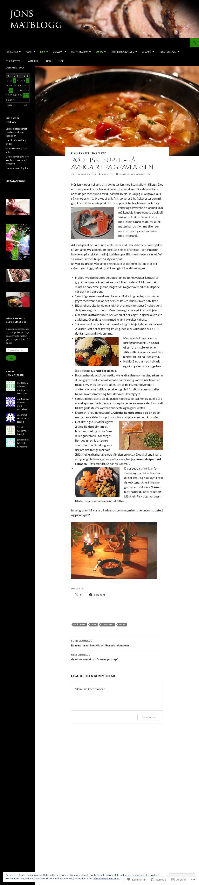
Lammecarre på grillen (17, 168)
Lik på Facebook (15, 181)
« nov (9, 104)
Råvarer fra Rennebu (122, 51)
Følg (11, 357)
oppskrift (107, 624)
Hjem (61, 61)
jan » (26, 104)
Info (48, 61)
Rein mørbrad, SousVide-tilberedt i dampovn (100, 643)
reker (122, 624)
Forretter (12, 51)
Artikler (33, 61)
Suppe (99, 51)
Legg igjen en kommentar (135, 174)
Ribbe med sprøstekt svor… (23, 390)
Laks (80, 153)
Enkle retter (13, 61)
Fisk (42, 51)
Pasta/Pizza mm (79, 51)
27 (24, 95)
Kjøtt (29, 51)
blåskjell (80, 624)
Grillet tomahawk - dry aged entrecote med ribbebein (17, 160)
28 (27, 95)
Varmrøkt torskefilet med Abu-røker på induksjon (16, 132)
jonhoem (107, 174)
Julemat (146, 51)
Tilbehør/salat (168, 51)
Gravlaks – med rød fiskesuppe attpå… (95, 657)
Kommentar (148, 717)
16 (11, 90)
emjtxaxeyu (23, 398)
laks (93, 624)
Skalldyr (58, 51)
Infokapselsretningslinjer (106, 878)
